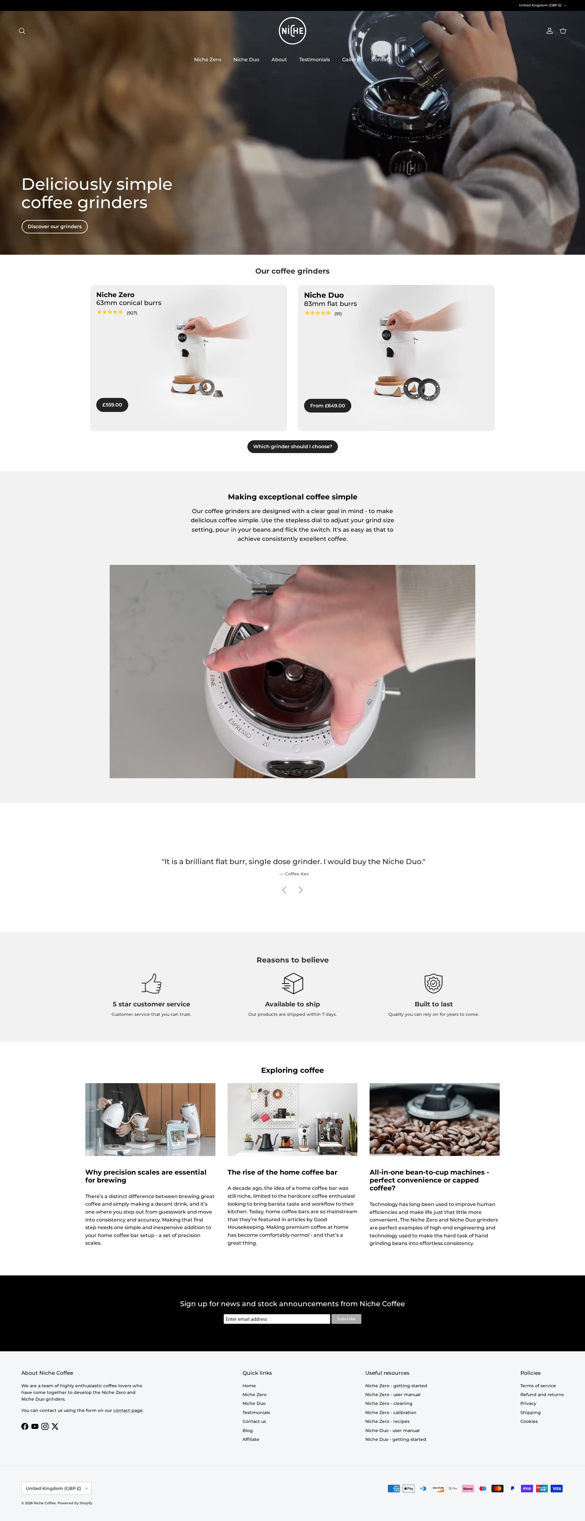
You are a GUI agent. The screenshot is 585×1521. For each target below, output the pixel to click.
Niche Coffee (45, 1503)
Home (249, 1385)
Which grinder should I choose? (292, 446)
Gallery (350, 59)
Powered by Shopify (75, 1503)
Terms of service (538, 1385)
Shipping (530, 1412)
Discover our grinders (55, 226)
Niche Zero (207, 59)
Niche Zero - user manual (392, 1394)
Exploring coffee (292, 1070)
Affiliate (251, 1439)
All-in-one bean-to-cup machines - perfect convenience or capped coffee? (429, 1180)
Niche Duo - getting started (395, 1439)
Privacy (528, 1403)
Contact (381, 59)
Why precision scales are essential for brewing (146, 1176)
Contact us (254, 1421)
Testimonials (314, 59)
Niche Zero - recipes (387, 1421)
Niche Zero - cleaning (389, 1403)
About (279, 59)
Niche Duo (246, 59)
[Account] (548, 30)
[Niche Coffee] (292, 30)
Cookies (529, 1421)
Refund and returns (542, 1394)
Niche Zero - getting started (396, 1385)
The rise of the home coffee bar (282, 1172)
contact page (128, 1410)
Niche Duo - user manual (392, 1430)
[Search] (22, 30)
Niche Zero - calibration (391, 1412)
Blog (248, 1430)
